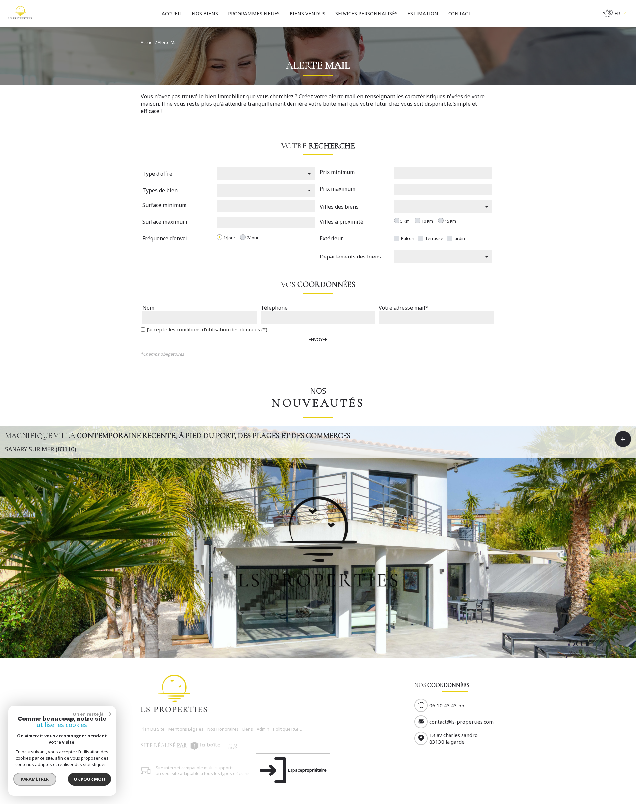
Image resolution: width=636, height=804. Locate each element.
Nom (148, 307)
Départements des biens (350, 256)
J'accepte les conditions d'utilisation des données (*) (207, 329)
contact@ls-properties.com (461, 721)
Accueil (172, 13)
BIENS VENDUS (307, 13)
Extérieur (331, 238)
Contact (459, 13)
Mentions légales (186, 729)
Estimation (422, 13)
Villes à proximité (341, 221)
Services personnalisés (366, 13)
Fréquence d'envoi (164, 238)
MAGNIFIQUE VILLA (177, 435)
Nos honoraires (223, 729)
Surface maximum (164, 221)
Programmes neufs (254, 13)
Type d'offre (157, 173)
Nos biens (205, 13)
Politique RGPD (288, 729)
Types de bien (160, 190)
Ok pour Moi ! (89, 779)
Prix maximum (337, 188)
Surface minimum (164, 205)
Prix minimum (337, 172)
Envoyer (318, 339)
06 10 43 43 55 (446, 705)
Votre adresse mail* (403, 307)
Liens (247, 729)
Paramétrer (35, 779)
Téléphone (274, 307)
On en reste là (88, 714)
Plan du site (153, 729)
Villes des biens (339, 206)
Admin (263, 729)
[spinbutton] (443, 173)
